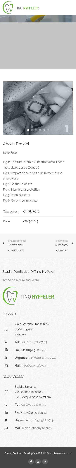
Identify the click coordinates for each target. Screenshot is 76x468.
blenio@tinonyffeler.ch (37, 428)
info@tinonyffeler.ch (35, 365)
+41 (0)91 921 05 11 (33, 404)
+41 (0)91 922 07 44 (34, 342)
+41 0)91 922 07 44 (42, 420)
